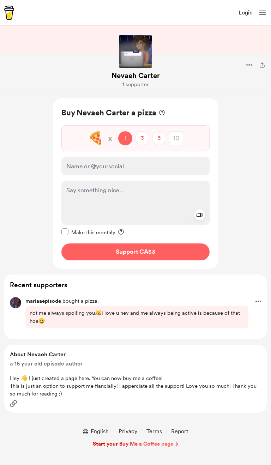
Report (179, 431)
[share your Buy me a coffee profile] (262, 65)
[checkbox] (88, 232)
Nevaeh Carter (136, 75)
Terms (154, 431)
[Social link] (13, 403)
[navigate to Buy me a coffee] (9, 13)
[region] (135, 183)
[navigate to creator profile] (135, 51)
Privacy (128, 431)
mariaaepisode (43, 301)
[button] (262, 12)
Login (246, 12)
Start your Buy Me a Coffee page (133, 444)
